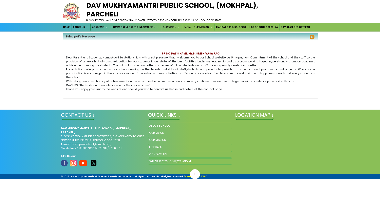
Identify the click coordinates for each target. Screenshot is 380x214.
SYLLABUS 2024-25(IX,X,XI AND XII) (171, 161)
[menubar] (187, 27)
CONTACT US (158, 154)
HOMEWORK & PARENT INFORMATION (133, 27)
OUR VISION (169, 27)
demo (187, 27)
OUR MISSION (201, 27)
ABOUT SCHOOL (159, 126)
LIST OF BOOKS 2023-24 (263, 27)
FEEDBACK (155, 147)
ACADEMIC (98, 27)
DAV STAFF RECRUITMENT (295, 27)
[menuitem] (67, 27)
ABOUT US (79, 27)
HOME (66, 27)
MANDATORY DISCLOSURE (231, 27)
